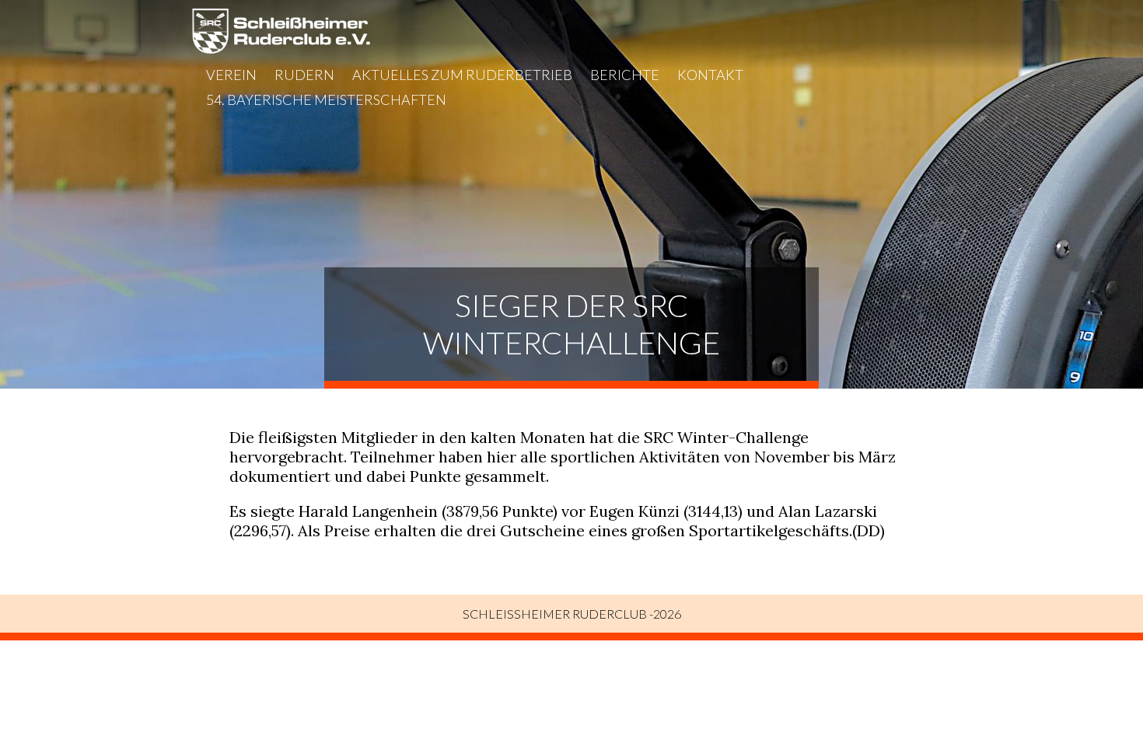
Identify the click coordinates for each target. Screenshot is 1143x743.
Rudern (304, 74)
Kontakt (710, 74)
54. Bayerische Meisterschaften (326, 99)
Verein (231, 74)
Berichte (624, 74)
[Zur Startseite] (281, 48)
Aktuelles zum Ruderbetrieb (462, 74)
